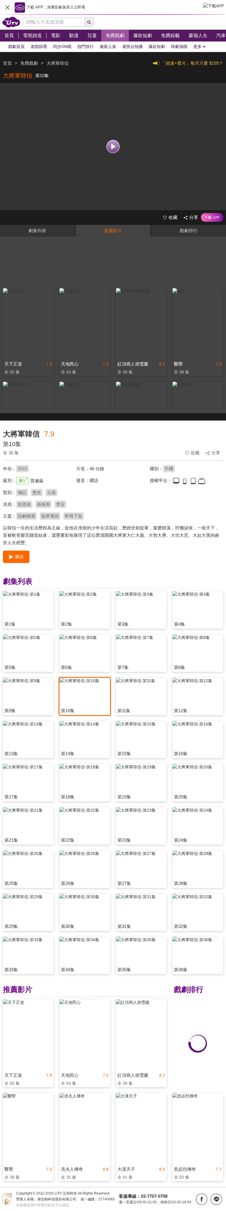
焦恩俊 (24, 504)
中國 (168, 468)
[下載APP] (212, 217)
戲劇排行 (188, 230)
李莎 (60, 504)
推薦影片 (113, 230)
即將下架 (73, 516)
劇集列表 (37, 230)
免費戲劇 (29, 63)
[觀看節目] (113, 146)
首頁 (7, 63)
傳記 (22, 492)
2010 (22, 468)
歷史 (36, 492)
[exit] (7, 7)
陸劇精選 (26, 516)
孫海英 (43, 504)
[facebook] (201, 1199)
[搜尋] (89, 22)
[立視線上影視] (11, 22)
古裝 (51, 492)
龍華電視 (50, 516)
